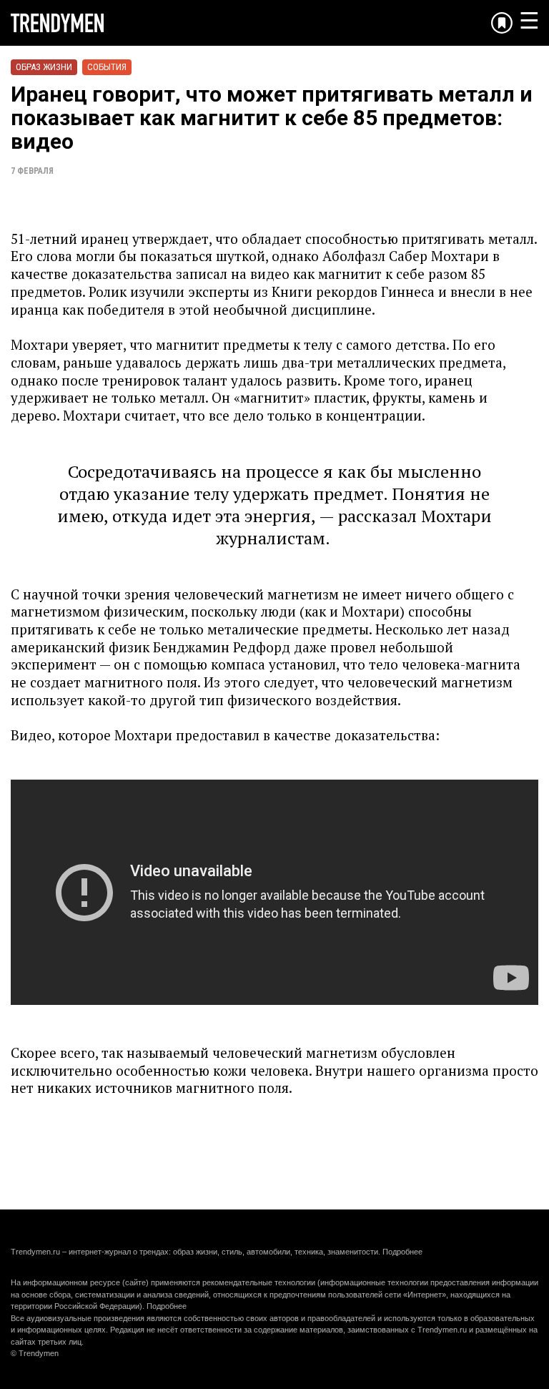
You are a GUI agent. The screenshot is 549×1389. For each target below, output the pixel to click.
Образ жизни (44, 67)
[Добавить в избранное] (502, 23)
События (107, 67)
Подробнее (402, 1251)
